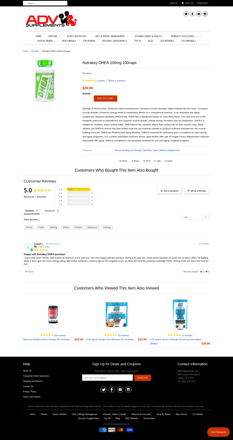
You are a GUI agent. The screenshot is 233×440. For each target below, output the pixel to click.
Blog (150, 40)
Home (38, 36)
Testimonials (188, 40)
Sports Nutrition (76, 36)
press (29, 227)
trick (41, 227)
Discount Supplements (114, 40)
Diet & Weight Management (110, 36)
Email (169, 161)
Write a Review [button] (198, 190)
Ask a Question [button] (171, 190)
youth (78, 227)
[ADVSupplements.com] (50, 19)
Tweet (124, 161)
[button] (202, 271)
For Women (89, 40)
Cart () (189, 3)
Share (136, 161)
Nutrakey (86, 73)
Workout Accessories (183, 36)
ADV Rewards (167, 40)
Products (35, 51)
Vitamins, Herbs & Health (148, 36)
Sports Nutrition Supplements (166, 150)
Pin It (148, 161)
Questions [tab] (50, 210)
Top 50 (137, 40)
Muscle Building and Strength (128, 150)
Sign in (174, 3)
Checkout (202, 3)
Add (159, 161)
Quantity (86, 93)
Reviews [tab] (29, 210)
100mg (53, 227)
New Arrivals (69, 40)
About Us (27, 370)
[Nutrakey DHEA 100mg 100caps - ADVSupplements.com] (45, 81)
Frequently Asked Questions (36, 376)
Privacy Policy (29, 391)
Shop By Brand (45, 40)
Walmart (92, 227)
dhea (66, 227)
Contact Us (28, 386)
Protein (53, 36)
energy (107, 227)
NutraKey (147, 150)
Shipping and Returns (33, 381)
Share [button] (30, 271)
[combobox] (45, 3)
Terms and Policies (32, 397)
